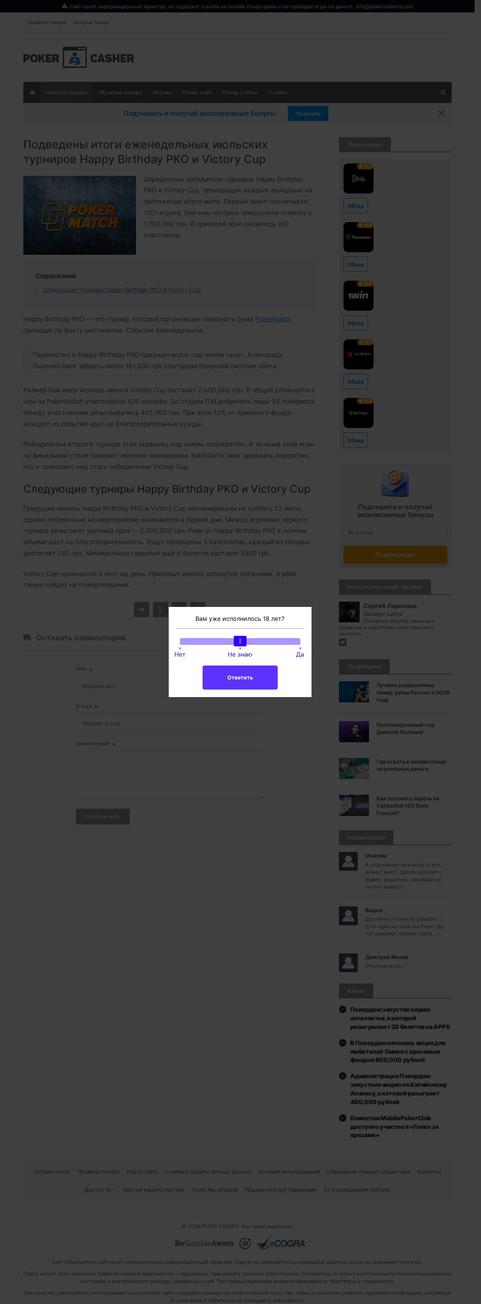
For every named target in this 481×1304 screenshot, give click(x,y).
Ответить (240, 677)
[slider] (240, 641)
